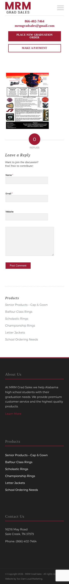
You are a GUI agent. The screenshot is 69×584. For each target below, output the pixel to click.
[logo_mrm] (28, 7)
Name (9, 174)
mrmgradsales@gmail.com (34, 26)
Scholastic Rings (16, 318)
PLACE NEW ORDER (34, 36)
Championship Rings (20, 325)
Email (9, 193)
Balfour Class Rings (18, 311)
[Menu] (58, 7)
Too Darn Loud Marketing (29, 578)
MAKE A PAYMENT (34, 48)
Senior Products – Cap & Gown (26, 304)
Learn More (13, 413)
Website (9, 211)
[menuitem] (58, 7)
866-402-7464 (34, 21)
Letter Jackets (15, 332)
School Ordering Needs (21, 339)
